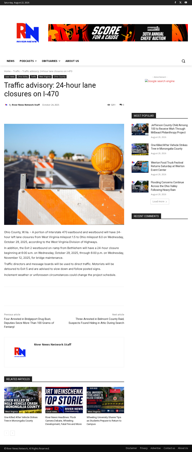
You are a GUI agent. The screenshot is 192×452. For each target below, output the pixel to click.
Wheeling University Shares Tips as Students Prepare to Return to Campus (104, 420)
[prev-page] (6, 433)
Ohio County (59, 76)
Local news (9, 76)
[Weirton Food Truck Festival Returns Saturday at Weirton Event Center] (140, 167)
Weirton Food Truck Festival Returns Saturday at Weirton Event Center (167, 166)
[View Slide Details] (118, 32)
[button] (183, 60)
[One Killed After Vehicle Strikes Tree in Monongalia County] (23, 400)
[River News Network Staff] (6, 105)
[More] (48, 114)
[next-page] (12, 433)
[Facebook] (175, 3)
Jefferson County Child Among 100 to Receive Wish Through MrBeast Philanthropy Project (169, 129)
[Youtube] (186, 3)
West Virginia (45, 76)
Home (7, 71)
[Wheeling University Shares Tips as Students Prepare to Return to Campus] (105, 400)
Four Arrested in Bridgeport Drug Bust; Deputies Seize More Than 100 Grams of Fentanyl (29, 323)
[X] (180, 3)
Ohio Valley (23, 76)
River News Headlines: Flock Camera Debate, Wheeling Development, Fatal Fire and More (63, 420)
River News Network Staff (26, 104)
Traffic (16, 71)
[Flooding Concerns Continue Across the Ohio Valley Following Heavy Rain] (140, 187)
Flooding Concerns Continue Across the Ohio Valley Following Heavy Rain (167, 186)
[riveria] (26, 33)
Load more (158, 201)
